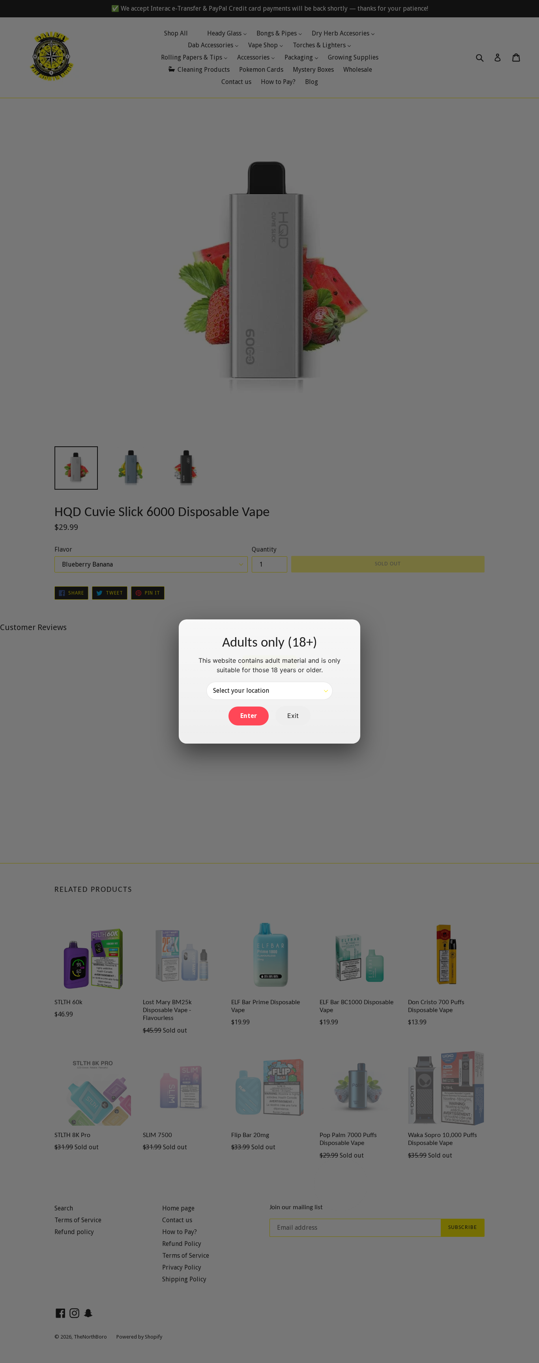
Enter (248, 716)
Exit (293, 716)
